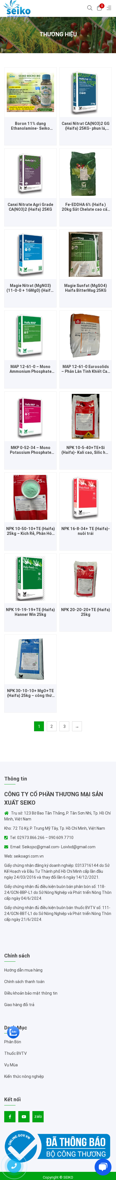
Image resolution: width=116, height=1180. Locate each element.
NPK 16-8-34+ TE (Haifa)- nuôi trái (85, 531)
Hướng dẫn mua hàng (23, 970)
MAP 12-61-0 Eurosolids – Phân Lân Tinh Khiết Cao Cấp (85, 369)
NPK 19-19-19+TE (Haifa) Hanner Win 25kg (30, 612)
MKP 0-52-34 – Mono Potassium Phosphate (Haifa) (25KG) (30, 450)
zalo (38, 1116)
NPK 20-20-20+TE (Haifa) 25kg (85, 612)
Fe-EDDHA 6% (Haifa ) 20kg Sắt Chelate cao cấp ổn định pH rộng (86, 207)
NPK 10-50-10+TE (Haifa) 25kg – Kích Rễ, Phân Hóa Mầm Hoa (30, 531)
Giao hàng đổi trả (19, 1004)
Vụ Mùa (11, 1064)
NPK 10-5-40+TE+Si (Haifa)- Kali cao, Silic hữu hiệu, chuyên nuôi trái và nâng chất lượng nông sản (85, 450)
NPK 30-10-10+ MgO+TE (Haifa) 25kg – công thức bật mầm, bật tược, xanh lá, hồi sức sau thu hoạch (30, 693)
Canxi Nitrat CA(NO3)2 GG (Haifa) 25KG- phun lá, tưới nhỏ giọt (86, 126)
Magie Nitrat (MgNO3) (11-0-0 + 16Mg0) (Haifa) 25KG (30, 288)
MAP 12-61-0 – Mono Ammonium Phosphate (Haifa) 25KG (31, 369)
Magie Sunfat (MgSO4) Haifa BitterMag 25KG (85, 288)
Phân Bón (12, 1041)
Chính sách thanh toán (24, 981)
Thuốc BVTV (15, 1053)
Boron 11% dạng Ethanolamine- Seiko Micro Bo (30, 126)
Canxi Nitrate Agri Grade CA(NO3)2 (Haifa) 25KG (30, 207)
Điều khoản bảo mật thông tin (30, 993)
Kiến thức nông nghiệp (24, 1076)
